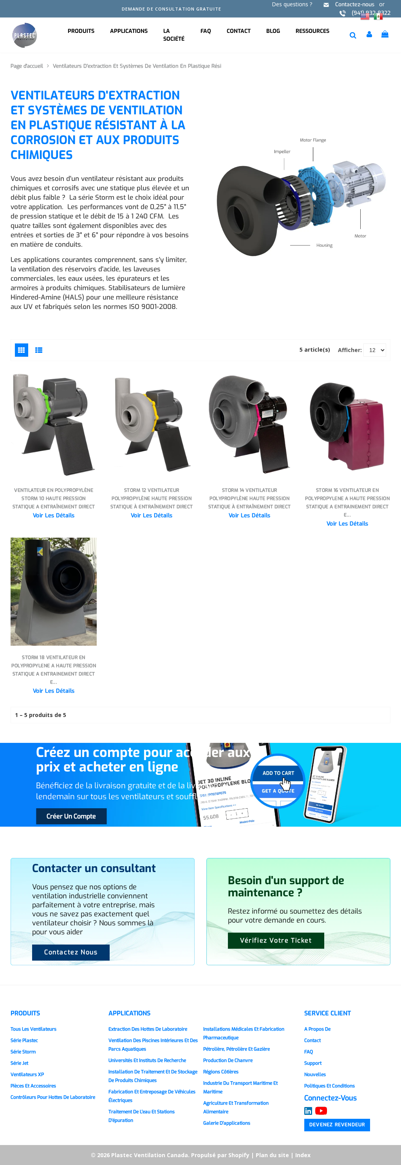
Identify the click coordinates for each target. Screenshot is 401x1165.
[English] (365, 16)
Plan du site (272, 1155)
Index (303, 1155)
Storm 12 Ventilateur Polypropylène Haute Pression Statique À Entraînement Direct (151, 498)
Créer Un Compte (71, 816)
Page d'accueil (27, 66)
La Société (173, 35)
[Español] (378, 16)
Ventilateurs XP (27, 1074)
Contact (239, 31)
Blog (273, 31)
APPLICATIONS (129, 31)
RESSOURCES (312, 31)
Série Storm (23, 1052)
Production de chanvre (228, 1060)
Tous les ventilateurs (33, 1029)
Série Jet (19, 1063)
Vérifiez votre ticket (276, 940)
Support (313, 1063)
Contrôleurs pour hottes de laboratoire (53, 1097)
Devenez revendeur (337, 1125)
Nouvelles (315, 1074)
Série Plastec (24, 1040)
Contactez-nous (354, 4)
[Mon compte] (370, 35)
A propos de (317, 1029)
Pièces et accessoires (33, 1086)
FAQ (205, 31)
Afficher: (350, 350)
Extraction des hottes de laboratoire (147, 1029)
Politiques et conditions (329, 1086)
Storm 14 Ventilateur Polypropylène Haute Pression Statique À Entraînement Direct (249, 498)
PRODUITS (81, 31)
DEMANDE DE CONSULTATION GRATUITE (171, 9)
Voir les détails (54, 515)
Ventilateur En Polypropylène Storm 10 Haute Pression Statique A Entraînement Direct (54, 498)
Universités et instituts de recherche (147, 1060)
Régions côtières (220, 1072)
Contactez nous (71, 952)
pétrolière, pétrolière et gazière (236, 1049)
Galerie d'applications (226, 1123)
